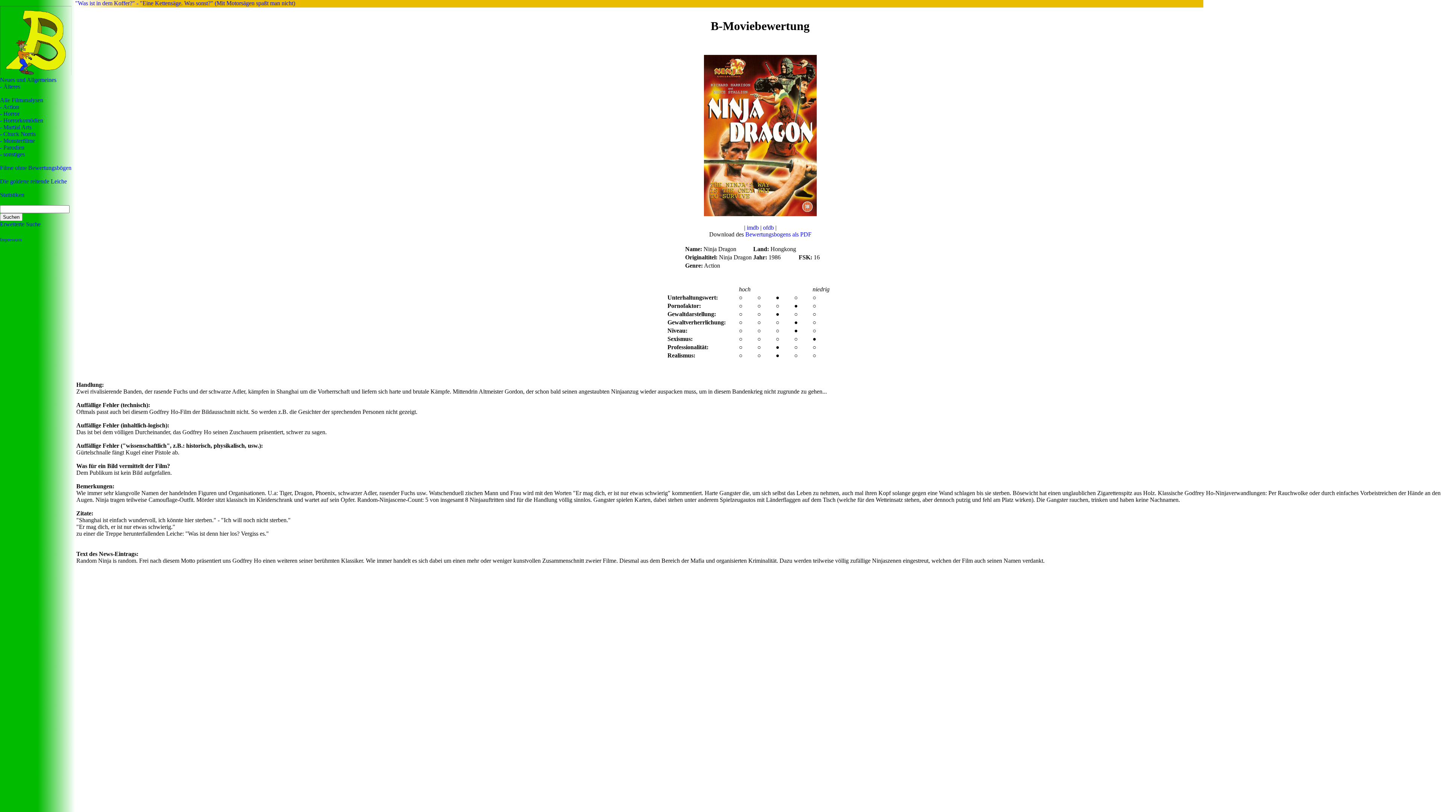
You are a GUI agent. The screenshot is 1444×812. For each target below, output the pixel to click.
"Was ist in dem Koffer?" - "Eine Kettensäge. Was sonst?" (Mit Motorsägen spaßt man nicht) (185, 3)
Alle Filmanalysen (21, 100)
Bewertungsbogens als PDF (778, 234)
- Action (9, 107)
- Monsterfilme (17, 141)
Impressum (11, 239)
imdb (753, 227)
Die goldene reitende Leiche (33, 181)
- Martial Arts (16, 127)
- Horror (10, 114)
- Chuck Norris (18, 134)
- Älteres (10, 86)
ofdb (768, 227)
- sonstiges (12, 154)
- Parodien (12, 147)
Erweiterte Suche (20, 224)
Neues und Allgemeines (28, 80)
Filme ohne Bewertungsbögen (35, 168)
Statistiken (12, 195)
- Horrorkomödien (21, 120)
